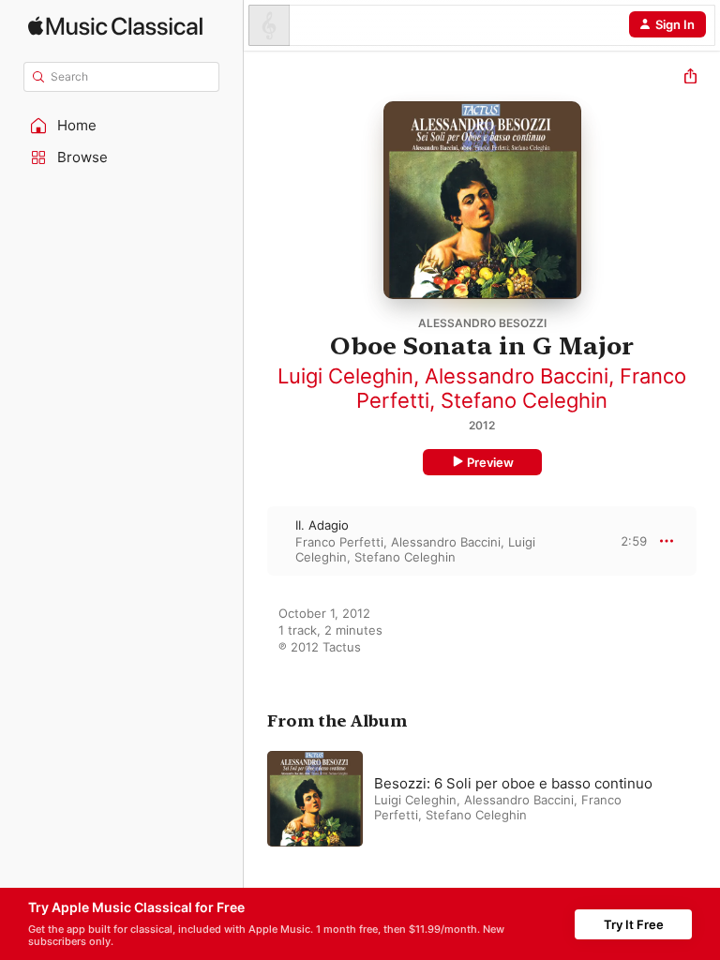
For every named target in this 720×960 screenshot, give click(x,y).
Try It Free (634, 924)
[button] (121, 126)
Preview (490, 462)
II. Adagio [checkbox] (322, 525)
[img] (115, 26)
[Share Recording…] (690, 78)
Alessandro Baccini (516, 376)
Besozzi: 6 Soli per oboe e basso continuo (513, 783)
